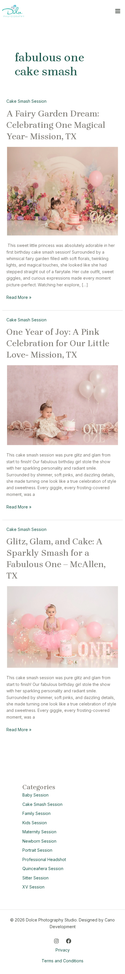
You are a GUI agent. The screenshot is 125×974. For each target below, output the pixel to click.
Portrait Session (37, 850)
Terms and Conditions (62, 960)
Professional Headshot (44, 859)
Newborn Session (39, 841)
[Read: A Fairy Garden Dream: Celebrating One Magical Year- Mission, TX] (62, 190)
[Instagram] (56, 941)
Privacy (63, 949)
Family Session (36, 813)
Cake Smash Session (26, 101)
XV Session (33, 886)
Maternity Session (39, 831)
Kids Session (34, 822)
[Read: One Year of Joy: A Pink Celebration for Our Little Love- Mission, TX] (62, 404)
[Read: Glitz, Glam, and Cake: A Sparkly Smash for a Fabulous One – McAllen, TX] (62, 626)
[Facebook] (68, 941)
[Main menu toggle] (118, 11)
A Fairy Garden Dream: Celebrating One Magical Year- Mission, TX (55, 125)
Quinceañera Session (42, 868)
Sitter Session (35, 877)
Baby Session (35, 794)
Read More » (18, 297)
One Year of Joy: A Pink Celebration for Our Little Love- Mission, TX (57, 343)
